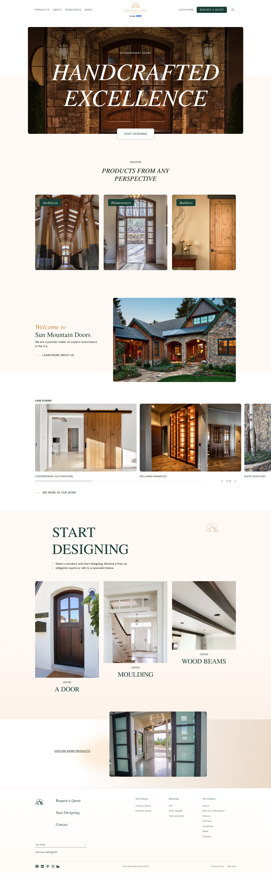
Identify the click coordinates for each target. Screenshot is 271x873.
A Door (67, 689)
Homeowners (121, 202)
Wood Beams (204, 661)
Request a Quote (212, 9)
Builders (186, 202)
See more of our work (59, 492)
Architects (50, 202)
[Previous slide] (222, 481)
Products (42, 9)
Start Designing (135, 134)
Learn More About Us (58, 355)
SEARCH (233, 10)
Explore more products (72, 751)
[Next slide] (235, 481)
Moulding (135, 674)
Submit (85, 845)
